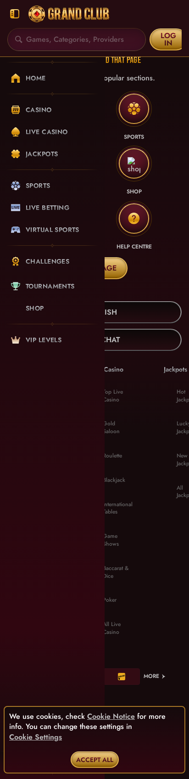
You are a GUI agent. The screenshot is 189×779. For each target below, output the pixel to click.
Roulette (112, 456)
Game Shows (111, 540)
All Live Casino (112, 628)
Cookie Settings (35, 737)
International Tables (118, 508)
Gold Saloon (111, 427)
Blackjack (114, 480)
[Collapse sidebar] (14, 14)
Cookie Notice (111, 716)
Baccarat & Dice (115, 572)
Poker (110, 600)
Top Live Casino (113, 396)
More (151, 676)
